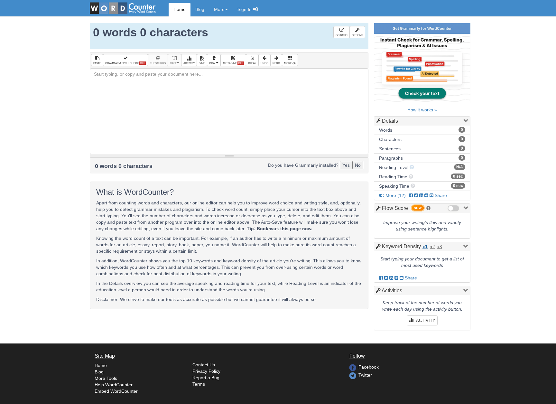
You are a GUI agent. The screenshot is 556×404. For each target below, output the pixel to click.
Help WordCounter (114, 384)
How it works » (422, 109)
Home (179, 9)
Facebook (368, 367)
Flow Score (395, 208)
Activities (392, 290)
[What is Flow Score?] (428, 208)
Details (390, 121)
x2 (432, 246)
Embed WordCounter (116, 391)
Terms (198, 384)
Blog (199, 9)
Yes (346, 165)
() (395, 195)
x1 (425, 246)
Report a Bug (205, 377)
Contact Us (203, 364)
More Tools (106, 378)
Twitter (365, 375)
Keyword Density (401, 246)
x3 (439, 246)
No (358, 165)
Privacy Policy (206, 371)
